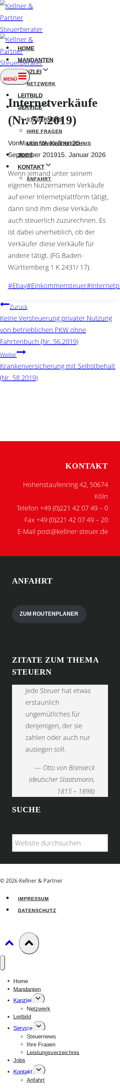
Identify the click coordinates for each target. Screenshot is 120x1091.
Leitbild (22, 1017)
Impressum (33, 898)
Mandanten (27, 989)
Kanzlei (22, 1000)
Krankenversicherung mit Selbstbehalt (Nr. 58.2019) (57, 366)
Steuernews (41, 1036)
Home (20, 981)
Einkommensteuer (57, 285)
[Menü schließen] (2, 962)
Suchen (23, 828)
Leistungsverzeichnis (53, 1052)
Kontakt (22, 1072)
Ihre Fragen (44, 131)
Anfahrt (36, 1080)
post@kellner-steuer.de (72, 531)
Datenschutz (37, 910)
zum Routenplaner (49, 614)
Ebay (17, 285)
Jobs (19, 1060)
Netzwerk (41, 83)
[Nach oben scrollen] (9, 943)
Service (22, 1028)
